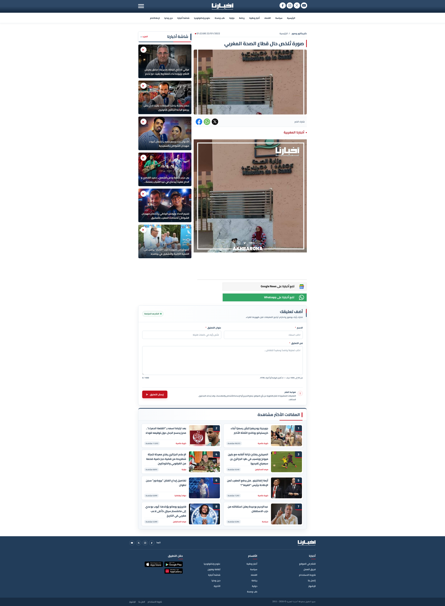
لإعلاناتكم (155, 18)
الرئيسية (291, 18)
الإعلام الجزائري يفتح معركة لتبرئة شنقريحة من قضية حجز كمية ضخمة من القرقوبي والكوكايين (166, 459)
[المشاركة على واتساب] (207, 121)
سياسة (278, 18)
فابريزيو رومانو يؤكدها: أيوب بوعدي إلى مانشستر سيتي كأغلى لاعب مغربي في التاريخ (165, 511)
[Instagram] (145, 542)
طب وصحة (220, 18)
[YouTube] (132, 542)
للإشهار (312, 586)
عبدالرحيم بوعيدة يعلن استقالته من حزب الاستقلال (248, 508)
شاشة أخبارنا (183, 18)
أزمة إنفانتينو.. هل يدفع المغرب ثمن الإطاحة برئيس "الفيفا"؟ (247, 482)
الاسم (299, 328)
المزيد (144, 36)
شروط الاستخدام (307, 575)
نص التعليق (296, 343)
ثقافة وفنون (214, 569)
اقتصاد (267, 18)
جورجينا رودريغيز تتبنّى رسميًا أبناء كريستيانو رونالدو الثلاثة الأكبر (249, 430)
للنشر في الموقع (307, 564)
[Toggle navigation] (141, 6)
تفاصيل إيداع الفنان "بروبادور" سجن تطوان (166, 482)
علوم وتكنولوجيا (202, 18)
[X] (138, 542)
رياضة (242, 18)
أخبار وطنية (254, 18)
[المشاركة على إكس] (215, 121)
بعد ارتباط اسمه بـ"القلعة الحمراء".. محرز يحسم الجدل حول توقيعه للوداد (165, 430)
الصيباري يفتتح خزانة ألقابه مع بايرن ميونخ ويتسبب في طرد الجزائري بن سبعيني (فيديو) (248, 459)
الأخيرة (217, 586)
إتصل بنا (312, 580)
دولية (231, 18)
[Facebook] (151, 542)
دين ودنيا (168, 18)
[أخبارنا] (307, 543)
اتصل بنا (141, 601)
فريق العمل (310, 569)
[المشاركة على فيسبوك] (199, 121)
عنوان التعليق (213, 328)
